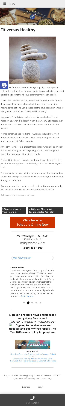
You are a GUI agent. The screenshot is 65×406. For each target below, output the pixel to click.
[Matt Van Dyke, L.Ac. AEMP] (32, 16)
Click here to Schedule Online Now (33, 222)
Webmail (26, 386)
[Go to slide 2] (28, 302)
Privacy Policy (46, 378)
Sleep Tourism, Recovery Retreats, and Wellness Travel (32, 359)
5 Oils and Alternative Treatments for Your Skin (41, 210)
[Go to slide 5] (40, 302)
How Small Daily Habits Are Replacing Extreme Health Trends (33, 361)
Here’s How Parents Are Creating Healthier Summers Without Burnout (33, 355)
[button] (4, 85)
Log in (40, 386)
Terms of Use (33, 378)
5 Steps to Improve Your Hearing (11, 210)
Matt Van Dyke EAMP (22, 257)
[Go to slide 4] (36, 302)
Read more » (27, 296)
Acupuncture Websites (13, 375)
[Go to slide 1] (24, 302)
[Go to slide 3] (32, 302)
